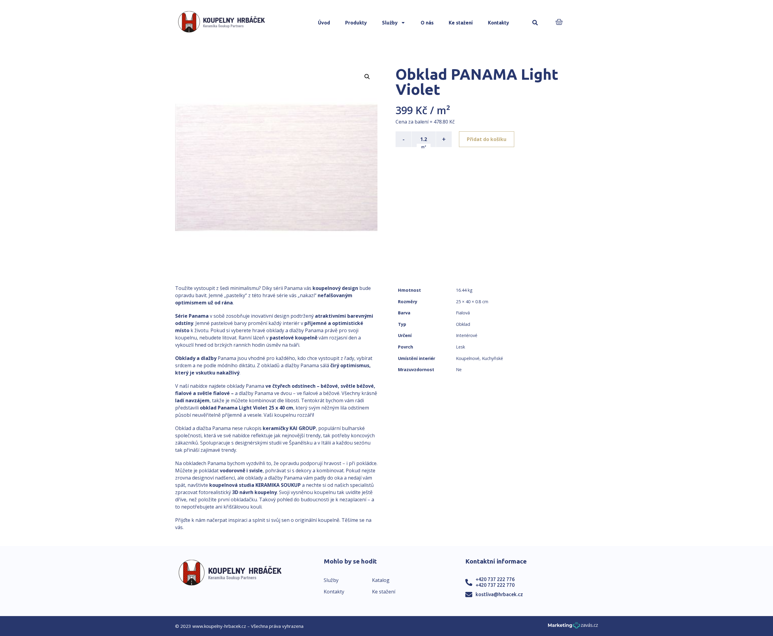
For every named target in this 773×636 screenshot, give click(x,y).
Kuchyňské (492, 358)
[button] (535, 23)
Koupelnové (468, 358)
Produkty (356, 22)
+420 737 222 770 (495, 585)
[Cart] (559, 22)
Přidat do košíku (486, 139)
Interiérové (466, 335)
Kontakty (498, 22)
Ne (459, 369)
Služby (390, 22)
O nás (427, 22)
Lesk (460, 347)
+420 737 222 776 (495, 579)
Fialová (463, 313)
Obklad (463, 324)
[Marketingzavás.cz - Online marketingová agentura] (573, 627)
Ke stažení (461, 22)
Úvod (324, 22)
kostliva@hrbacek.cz (499, 594)
